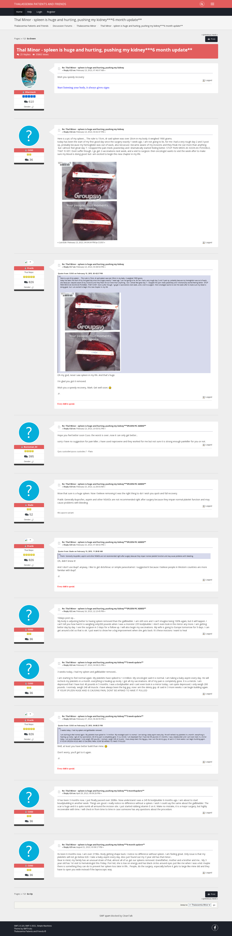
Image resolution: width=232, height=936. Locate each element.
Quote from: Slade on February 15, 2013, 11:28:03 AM (80, 551)
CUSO (30, 150)
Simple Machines (44, 926)
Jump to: (184, 905)
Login (39, 11)
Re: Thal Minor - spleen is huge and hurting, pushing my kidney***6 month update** (103, 844)
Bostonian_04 (30, 447)
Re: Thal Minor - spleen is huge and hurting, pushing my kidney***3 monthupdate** (103, 791)
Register (51, 11)
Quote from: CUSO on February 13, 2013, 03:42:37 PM (80, 273)
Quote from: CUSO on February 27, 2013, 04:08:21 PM (80, 725)
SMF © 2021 (30, 926)
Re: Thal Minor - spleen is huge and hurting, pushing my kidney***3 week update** (102, 662)
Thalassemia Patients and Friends (40, 4)
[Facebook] (215, 928)
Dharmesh (30, 92)
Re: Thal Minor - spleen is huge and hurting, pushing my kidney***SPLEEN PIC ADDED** (104, 426)
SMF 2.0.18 (19, 926)
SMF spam (105, 915)
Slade (30, 505)
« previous (206, 34)
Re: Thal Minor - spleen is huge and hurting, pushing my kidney (93, 67)
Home (19, 11)
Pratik (30, 268)
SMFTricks (27, 928)
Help (29, 11)
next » (215, 34)
